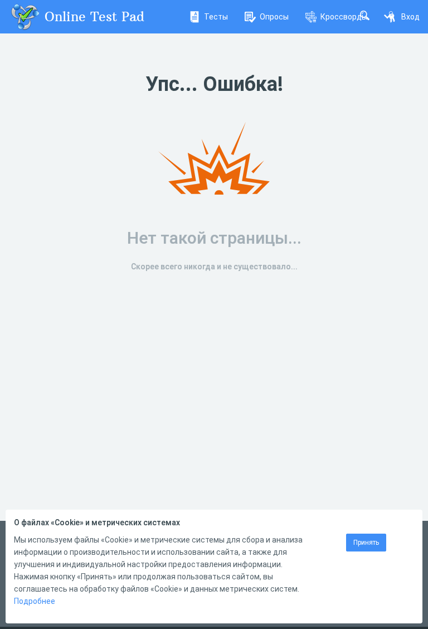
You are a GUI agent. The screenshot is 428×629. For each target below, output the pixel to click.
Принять (366, 542)
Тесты (216, 16)
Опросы (274, 16)
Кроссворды (343, 16)
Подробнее (34, 601)
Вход (410, 16)
